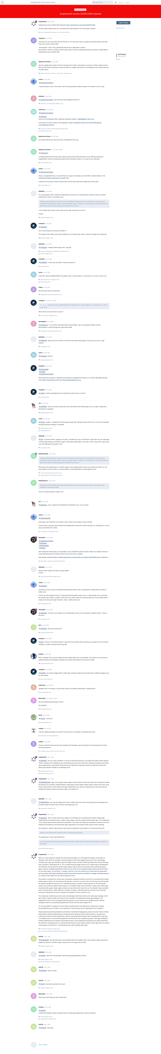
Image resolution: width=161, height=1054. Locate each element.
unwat (43, 719)
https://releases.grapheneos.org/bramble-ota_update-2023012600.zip (76, 557)
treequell (44, 247)
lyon (42, 642)
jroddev (43, 673)
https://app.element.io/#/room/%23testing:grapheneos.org (61, 380)
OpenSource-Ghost (47, 83)
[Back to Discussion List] (2, 2)
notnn (44, 305)
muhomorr (44, 153)
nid (42, 439)
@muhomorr (82, 119)
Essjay (43, 372)
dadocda (43, 117)
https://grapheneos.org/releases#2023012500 (80, 25)
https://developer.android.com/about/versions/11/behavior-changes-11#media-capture (80, 873)
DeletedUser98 (45, 518)
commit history (96, 176)
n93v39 (43, 956)
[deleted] (44, 227)
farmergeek (44, 369)
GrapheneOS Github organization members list (54, 178)
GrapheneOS (45, 802)
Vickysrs (43, 1028)
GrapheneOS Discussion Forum (43, 2)
